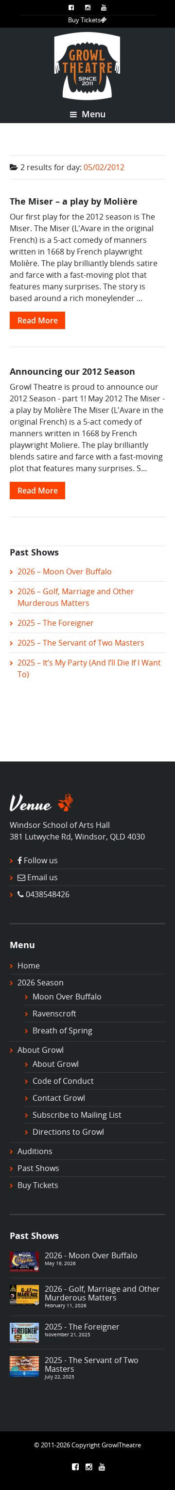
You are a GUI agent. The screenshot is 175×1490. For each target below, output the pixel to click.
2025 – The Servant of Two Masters (81, 642)
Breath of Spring (62, 1030)
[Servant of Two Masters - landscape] (24, 1366)
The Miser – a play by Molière (74, 201)
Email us (42, 877)
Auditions (35, 1151)
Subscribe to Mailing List (77, 1115)
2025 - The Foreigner (82, 1326)
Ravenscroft (54, 1013)
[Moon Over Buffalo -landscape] (24, 1260)
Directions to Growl (68, 1131)
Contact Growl (59, 1098)
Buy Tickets (84, 20)
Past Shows (38, 1168)
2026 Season (41, 982)
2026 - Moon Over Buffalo (91, 1255)
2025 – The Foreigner (56, 623)
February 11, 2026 (66, 1305)
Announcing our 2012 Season (72, 371)
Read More (38, 320)
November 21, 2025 (67, 1334)
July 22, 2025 (59, 1376)
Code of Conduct (63, 1081)
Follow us (41, 860)
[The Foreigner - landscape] (24, 1332)
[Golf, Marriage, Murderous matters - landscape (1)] (24, 1294)
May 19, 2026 (60, 1263)
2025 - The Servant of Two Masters (92, 1364)
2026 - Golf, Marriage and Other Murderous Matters (102, 1293)
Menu (92, 114)
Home (29, 965)
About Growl (41, 1050)
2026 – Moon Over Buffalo (65, 571)
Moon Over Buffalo (67, 996)
